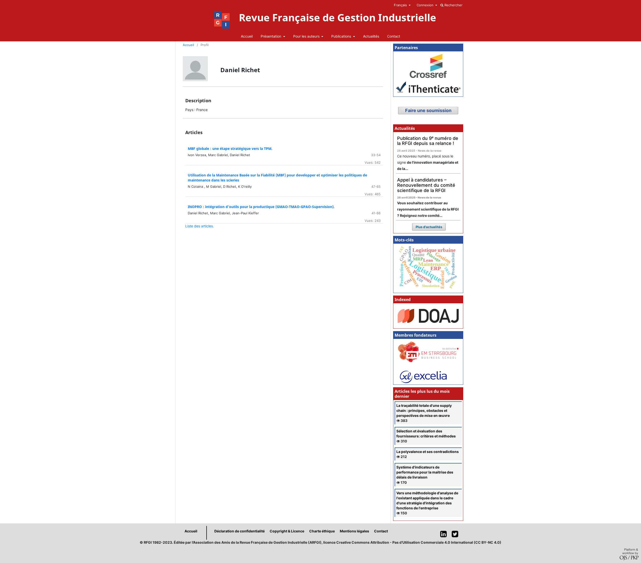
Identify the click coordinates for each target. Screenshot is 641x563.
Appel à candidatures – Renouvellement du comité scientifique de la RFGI (426, 185)
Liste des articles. (199, 226)
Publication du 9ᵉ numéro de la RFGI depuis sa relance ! (427, 141)
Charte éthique (322, 531)
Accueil (247, 36)
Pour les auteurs (306, 36)
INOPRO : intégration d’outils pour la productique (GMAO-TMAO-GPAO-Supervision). (261, 206)
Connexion (425, 5)
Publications (341, 36)
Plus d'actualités (429, 227)
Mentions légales (354, 531)
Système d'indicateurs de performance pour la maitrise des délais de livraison (424, 472)
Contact (393, 36)
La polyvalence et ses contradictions (427, 451)
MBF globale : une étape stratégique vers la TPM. (230, 148)
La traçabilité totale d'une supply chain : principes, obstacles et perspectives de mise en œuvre (424, 410)
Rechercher (452, 5)
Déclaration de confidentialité (239, 531)
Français (401, 5)
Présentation (271, 36)
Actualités (371, 36)
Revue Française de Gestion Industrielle (337, 17)
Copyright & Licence (287, 531)
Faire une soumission (428, 110)
